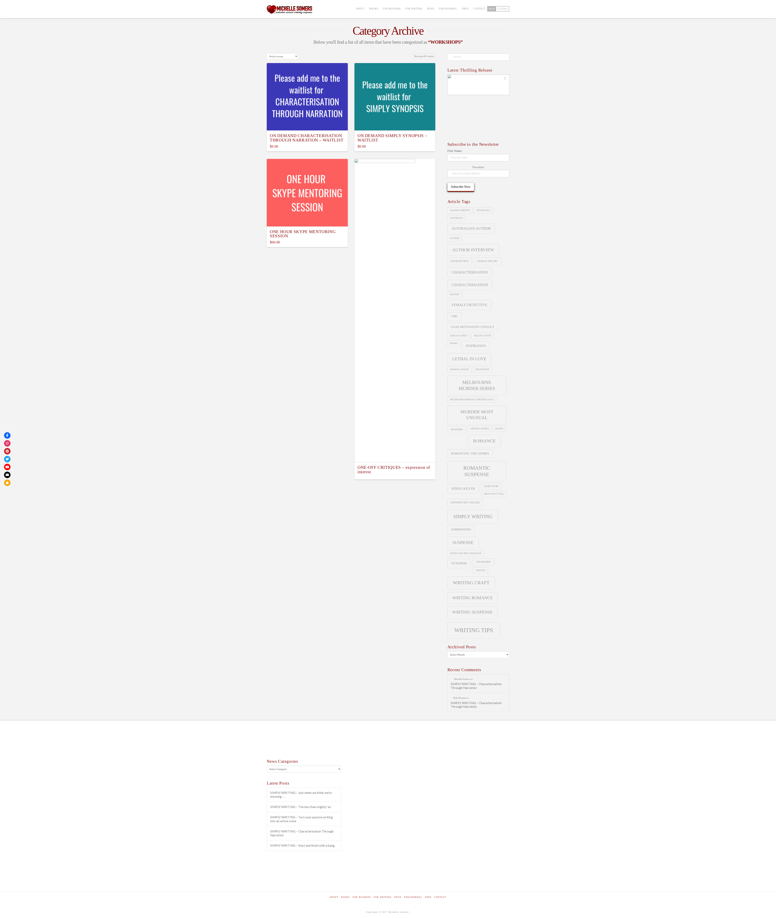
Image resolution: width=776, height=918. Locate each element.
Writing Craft (471, 582)
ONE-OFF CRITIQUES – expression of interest (393, 469)
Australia (456, 218)
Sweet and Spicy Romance (465, 553)
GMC (454, 316)
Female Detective (469, 305)
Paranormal (413, 897)
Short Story (491, 486)
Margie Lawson (459, 369)
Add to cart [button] (307, 123)
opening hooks (479, 429)
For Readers (362, 897)
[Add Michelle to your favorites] (7, 483)
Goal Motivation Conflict (472, 327)
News (398, 897)
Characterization (470, 285)
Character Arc (487, 261)
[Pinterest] (7, 451)
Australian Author (471, 228)
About (334, 897)
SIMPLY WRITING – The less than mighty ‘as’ (300, 807)
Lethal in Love (469, 359)
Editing (454, 294)
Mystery (457, 429)
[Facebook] (7, 435)
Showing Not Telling (465, 502)
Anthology (484, 210)
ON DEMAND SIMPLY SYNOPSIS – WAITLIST (392, 137)
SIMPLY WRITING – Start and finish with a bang (302, 845)
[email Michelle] (7, 475)
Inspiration (476, 346)
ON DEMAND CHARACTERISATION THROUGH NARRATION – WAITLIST (307, 137)
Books (345, 897)
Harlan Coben (458, 336)
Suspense (462, 542)
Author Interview (473, 250)
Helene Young (483, 336)
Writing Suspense (472, 612)
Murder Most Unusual (477, 414)
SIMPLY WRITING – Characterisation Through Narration (476, 686)
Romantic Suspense (476, 471)
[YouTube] (7, 467)
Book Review (460, 261)
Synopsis (459, 563)
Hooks (454, 343)
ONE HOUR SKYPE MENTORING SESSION (302, 233)
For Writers (383, 897)
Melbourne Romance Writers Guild (472, 399)
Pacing (499, 429)
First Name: (454, 150)
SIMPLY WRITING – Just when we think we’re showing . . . (301, 794)
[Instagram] (7, 443)
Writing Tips (473, 630)
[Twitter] (7, 459)
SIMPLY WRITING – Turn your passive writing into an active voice (301, 819)
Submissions (461, 529)
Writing (480, 570)
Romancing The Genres (470, 453)
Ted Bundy (483, 561)
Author (454, 238)
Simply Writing (472, 516)
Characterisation (470, 272)
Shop (428, 897)
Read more (395, 455)
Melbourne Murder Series (477, 385)
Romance (484, 440)
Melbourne (482, 369)
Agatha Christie (460, 210)
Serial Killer (463, 488)
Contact (440, 897)
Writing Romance (472, 598)
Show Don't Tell (494, 494)
